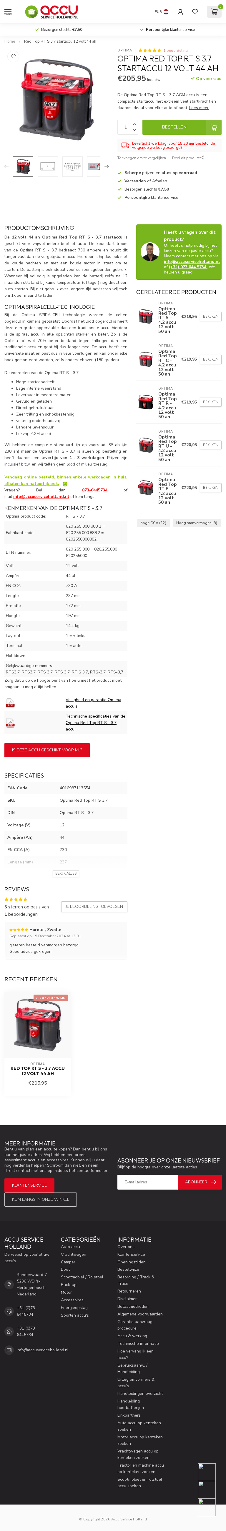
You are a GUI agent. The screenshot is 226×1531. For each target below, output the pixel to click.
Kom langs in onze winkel (40, 1199)
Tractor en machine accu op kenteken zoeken (140, 1468)
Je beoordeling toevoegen (94, 906)
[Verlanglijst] (195, 12)
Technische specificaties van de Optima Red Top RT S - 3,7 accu (95, 722)
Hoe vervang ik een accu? (135, 1354)
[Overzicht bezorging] (65, 483)
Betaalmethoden (133, 1306)
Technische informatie (138, 1343)
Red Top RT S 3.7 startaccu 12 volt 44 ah (60, 41)
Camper (68, 1262)
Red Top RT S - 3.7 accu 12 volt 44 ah (38, 1071)
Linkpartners (129, 1415)
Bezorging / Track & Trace (135, 1280)
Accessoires (72, 1300)
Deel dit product (186, 157)
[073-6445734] (210, 1472)
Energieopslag (74, 1307)
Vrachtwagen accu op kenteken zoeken (138, 1454)
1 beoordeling (175, 50)
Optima (124, 50)
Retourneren (129, 1291)
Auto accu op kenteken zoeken (139, 1426)
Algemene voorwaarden (140, 1314)
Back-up (69, 1284)
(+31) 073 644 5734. (188, 267)
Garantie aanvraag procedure (134, 1325)
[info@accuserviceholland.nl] (210, 1490)
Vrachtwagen (73, 1254)
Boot (65, 1269)
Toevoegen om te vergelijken (141, 157)
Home (9, 41)
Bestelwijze (128, 1269)
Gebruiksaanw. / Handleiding (132, 1368)
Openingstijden (131, 1262)
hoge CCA (153, 522)
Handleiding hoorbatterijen (130, 1404)
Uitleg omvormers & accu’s (135, 1383)
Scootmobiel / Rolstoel (82, 1277)
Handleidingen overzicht (140, 1393)
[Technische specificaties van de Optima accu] (10, 723)
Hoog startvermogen (196, 522)
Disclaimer (127, 1299)
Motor (66, 1292)
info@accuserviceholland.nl (192, 261)
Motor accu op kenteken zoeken (140, 1440)
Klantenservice (29, 1185)
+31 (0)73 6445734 (26, 1311)
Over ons (125, 1247)
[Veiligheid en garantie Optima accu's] (10, 703)
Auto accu (70, 1247)
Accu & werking (132, 1336)
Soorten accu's (75, 1315)
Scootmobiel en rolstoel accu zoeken (139, 1483)
